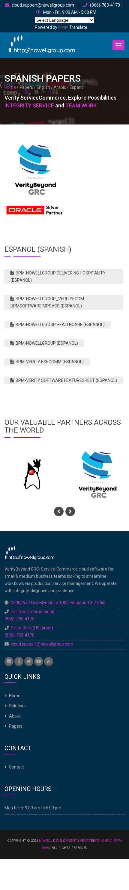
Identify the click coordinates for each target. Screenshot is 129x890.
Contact (16, 767)
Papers (15, 726)
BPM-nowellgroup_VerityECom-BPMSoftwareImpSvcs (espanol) (48, 302)
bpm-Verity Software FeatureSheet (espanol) (65, 380)
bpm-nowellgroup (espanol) (46, 343)
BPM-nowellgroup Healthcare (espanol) (59, 324)
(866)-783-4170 (104, 5)
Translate (78, 27)
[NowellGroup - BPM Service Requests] (42, 45)
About (15, 716)
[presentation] (59, 511)
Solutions (18, 705)
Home (10, 87)
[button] (118, 45)
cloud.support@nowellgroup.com (42, 5)
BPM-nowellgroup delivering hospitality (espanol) (58, 277)
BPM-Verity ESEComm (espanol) (49, 361)
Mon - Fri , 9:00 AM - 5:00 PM (69, 12)
